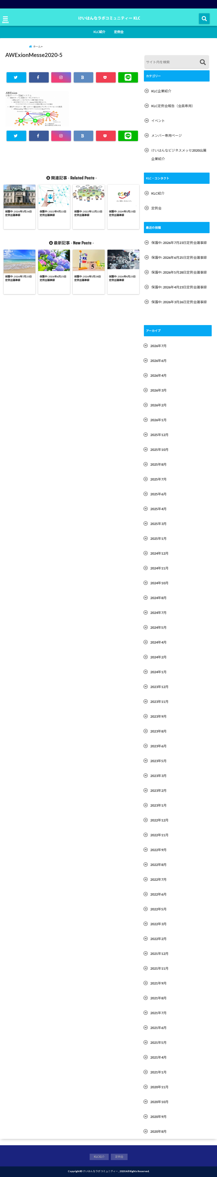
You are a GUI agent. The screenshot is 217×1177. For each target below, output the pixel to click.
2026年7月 (158, 346)
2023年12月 (159, 687)
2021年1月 (158, 1072)
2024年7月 (158, 613)
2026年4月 (158, 375)
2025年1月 (158, 538)
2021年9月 (158, 983)
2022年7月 (158, 879)
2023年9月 (158, 716)
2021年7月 (158, 1013)
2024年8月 (158, 598)
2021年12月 (159, 953)
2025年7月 (158, 479)
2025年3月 (158, 524)
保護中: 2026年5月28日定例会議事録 (179, 272)
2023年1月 (158, 805)
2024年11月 (159, 568)
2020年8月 (158, 1131)
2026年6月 (158, 361)
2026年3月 (158, 390)
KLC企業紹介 (161, 91)
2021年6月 (158, 1028)
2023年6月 (158, 746)
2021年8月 (158, 998)
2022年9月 (158, 850)
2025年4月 (158, 509)
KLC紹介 (99, 32)
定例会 (119, 32)
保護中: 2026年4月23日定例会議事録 (179, 287)
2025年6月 (158, 494)
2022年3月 (158, 924)
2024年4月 (158, 642)
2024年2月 (158, 657)
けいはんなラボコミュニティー (100, 1171)
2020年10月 (159, 1102)
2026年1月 (158, 420)
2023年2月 (158, 790)
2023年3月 (158, 776)
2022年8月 (158, 865)
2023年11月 (159, 701)
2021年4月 (158, 1057)
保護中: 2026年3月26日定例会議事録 (179, 302)
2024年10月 (159, 583)
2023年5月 (158, 761)
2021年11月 (159, 968)
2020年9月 (158, 1117)
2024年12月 (159, 553)
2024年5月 (158, 627)
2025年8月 (158, 464)
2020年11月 (159, 1087)
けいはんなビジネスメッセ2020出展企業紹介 (178, 154)
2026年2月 (158, 405)
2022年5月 (158, 909)
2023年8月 (158, 731)
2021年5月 (158, 1042)
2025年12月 (159, 435)
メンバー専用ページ (166, 135)
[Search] (202, 62)
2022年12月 (159, 820)
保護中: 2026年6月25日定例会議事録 (179, 257)
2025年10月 (159, 449)
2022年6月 (158, 894)
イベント (158, 121)
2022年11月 (159, 835)
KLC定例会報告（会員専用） (173, 106)
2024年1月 (158, 672)
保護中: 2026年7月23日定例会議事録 (179, 243)
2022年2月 (158, 939)
